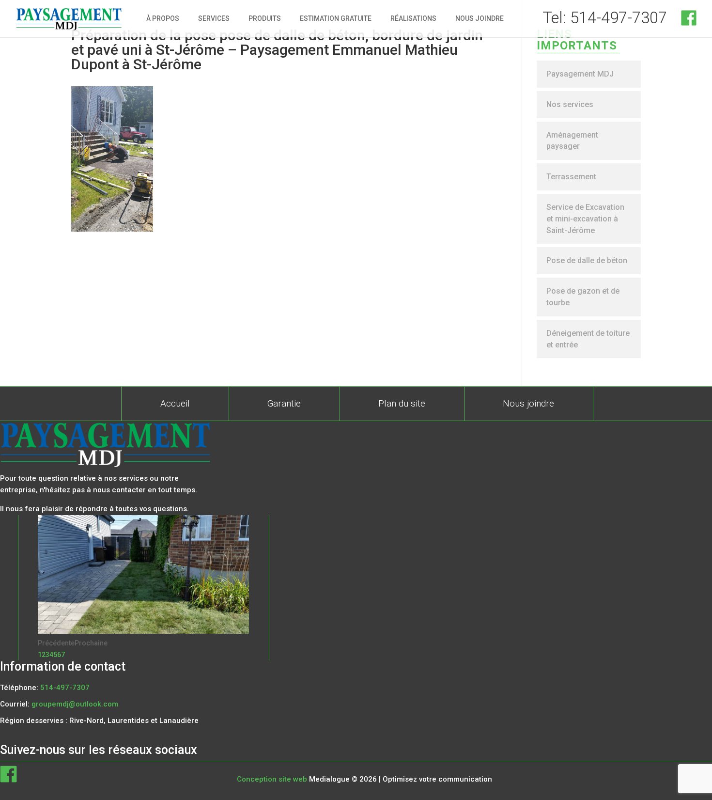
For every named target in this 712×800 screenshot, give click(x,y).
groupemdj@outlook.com (74, 704)
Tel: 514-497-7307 (604, 17)
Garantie (284, 403)
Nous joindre (479, 18)
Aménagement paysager (572, 140)
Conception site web (272, 779)
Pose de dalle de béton (586, 260)
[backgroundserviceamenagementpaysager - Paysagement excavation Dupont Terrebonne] (143, 631)
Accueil (175, 403)
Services (214, 18)
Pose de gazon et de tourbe (582, 296)
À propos (162, 18)
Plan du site (401, 403)
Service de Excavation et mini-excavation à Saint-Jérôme (585, 219)
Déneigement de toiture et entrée (588, 339)
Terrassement (571, 176)
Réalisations (413, 18)
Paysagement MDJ (580, 73)
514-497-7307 (65, 687)
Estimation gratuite (335, 18)
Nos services (569, 104)
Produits (264, 18)
